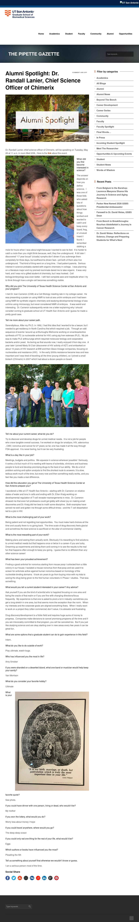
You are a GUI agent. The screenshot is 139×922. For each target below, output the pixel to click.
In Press (101, 137)
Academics (102, 77)
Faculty (100, 121)
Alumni (100, 88)
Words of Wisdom (106, 170)
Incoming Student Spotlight (111, 143)
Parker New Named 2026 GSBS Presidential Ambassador (112, 205)
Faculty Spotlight (105, 126)
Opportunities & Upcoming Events (114, 153)
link (49, 153)
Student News (104, 164)
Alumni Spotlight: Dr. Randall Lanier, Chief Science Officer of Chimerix (42, 80)
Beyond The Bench (106, 99)
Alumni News (103, 94)
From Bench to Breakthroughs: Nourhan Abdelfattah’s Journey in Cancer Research (114, 224)
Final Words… (104, 132)
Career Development (107, 105)
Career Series (103, 110)
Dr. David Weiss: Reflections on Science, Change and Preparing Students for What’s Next (113, 237)
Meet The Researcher (107, 148)
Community (102, 115)
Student (101, 159)
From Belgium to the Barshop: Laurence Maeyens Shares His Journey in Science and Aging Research (112, 193)
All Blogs (101, 83)
